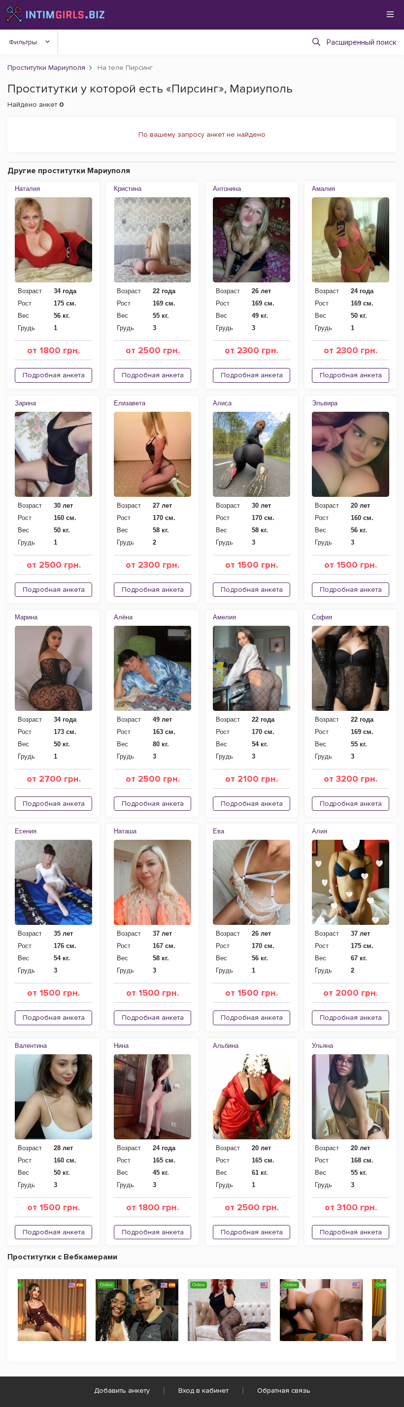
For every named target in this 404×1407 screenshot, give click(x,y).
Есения (25, 831)
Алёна (123, 617)
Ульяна (322, 1045)
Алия (319, 831)
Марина (26, 617)
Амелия (224, 617)
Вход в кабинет (203, 1390)
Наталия (27, 188)
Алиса (222, 403)
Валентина (31, 1045)
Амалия (323, 188)
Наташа (125, 831)
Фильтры (23, 42)
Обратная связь (283, 1390)
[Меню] (390, 14)
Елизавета (129, 403)
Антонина (227, 188)
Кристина (127, 188)
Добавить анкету (122, 1390)
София (322, 617)
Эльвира (324, 403)
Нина (121, 1045)
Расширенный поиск (362, 42)
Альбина (225, 1045)
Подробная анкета (54, 375)
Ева (218, 831)
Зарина (25, 403)
